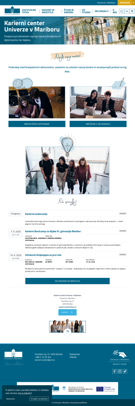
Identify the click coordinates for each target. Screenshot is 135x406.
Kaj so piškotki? (25, 393)
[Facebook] (114, 371)
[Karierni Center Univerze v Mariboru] (10, 7)
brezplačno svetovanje (36, 124)
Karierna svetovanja (36, 214)
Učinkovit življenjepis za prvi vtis (43, 255)
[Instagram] (120, 371)
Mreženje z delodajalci (98, 124)
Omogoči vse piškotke (39, 398)
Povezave (125, 2)
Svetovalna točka (29, 11)
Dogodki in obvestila (48, 11)
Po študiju (86, 11)
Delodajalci (102, 11)
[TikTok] (125, 371)
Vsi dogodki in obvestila (67, 281)
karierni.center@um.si (45, 359)
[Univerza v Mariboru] (13, 357)
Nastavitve (10, 398)
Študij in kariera (69, 11)
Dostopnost (75, 354)
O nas (115, 11)
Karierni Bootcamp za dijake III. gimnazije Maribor (53, 231)
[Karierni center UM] (120, 357)
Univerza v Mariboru (106, 2)
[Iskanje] (121, 11)
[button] (132, 11)
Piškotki (73, 357)
